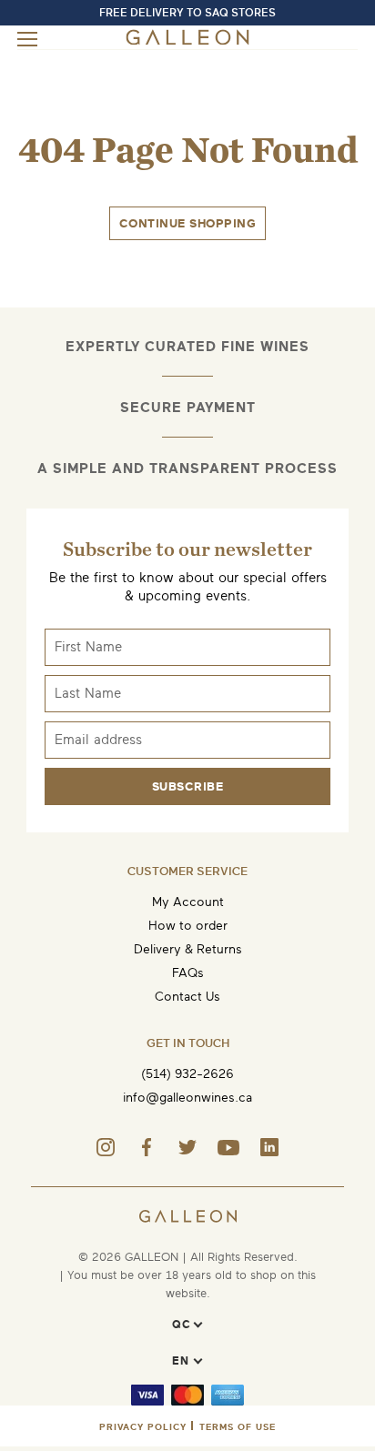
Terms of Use (237, 1427)
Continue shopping (188, 223)
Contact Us (187, 996)
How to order (188, 925)
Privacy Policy (143, 1427)
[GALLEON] (188, 41)
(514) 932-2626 (187, 1074)
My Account (188, 902)
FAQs (188, 973)
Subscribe (188, 786)
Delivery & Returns (188, 949)
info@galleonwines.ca (187, 1097)
